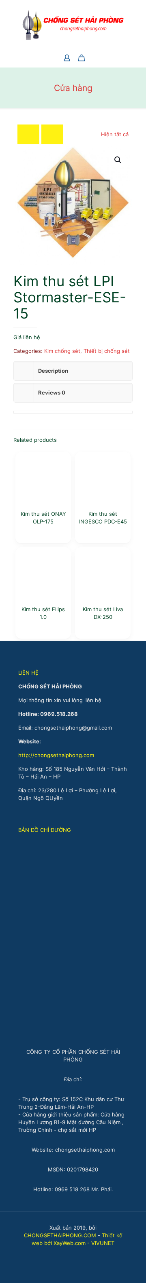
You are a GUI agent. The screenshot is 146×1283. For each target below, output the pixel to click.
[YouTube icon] (77, 1254)
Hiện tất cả (115, 134)
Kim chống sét (62, 351)
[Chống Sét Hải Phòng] (73, 24)
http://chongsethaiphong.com (56, 755)
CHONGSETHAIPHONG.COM (60, 1235)
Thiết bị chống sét (107, 351)
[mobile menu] (135, 16)
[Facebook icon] (69, 1254)
